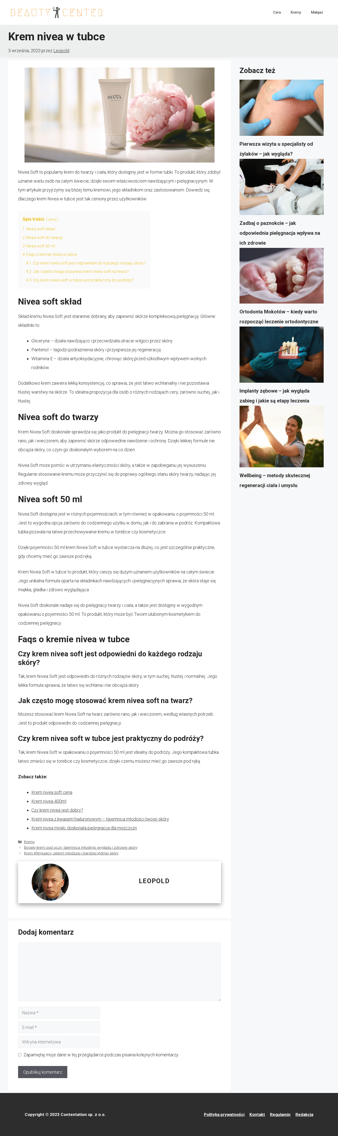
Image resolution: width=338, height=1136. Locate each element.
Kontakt (257, 1114)
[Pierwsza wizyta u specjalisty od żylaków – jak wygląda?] (282, 109)
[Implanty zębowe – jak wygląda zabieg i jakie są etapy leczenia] (282, 356)
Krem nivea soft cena (51, 792)
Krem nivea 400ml (48, 801)
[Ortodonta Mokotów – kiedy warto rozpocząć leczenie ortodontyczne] (282, 277)
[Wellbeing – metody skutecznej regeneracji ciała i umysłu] (282, 438)
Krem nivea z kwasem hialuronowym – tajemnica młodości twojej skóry (100, 819)
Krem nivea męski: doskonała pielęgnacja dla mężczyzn (84, 827)
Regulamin (280, 1114)
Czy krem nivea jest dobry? (57, 810)
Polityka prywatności (224, 1114)
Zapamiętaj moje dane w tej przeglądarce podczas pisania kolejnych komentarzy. (101, 1054)
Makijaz (317, 12)
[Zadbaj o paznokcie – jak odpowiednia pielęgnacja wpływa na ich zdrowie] (282, 188)
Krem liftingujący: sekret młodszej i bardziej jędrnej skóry (71, 853)
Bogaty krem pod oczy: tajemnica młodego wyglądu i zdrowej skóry (80, 847)
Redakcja (304, 1114)
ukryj (52, 219)
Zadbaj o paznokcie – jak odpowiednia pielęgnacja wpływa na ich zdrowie (280, 233)
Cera (277, 12)
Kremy (296, 12)
